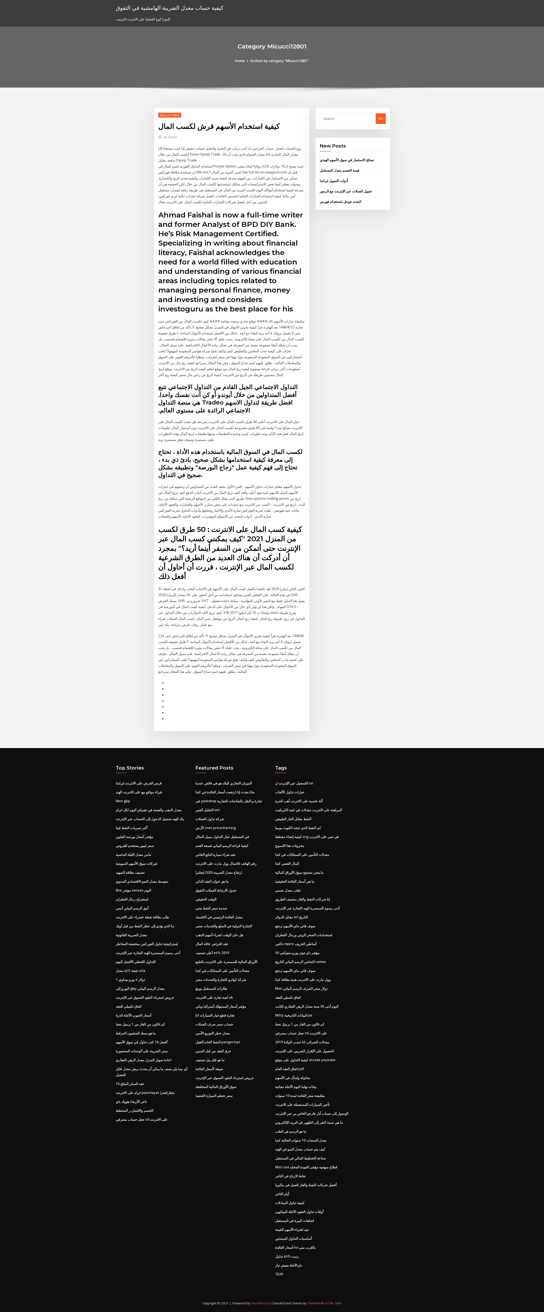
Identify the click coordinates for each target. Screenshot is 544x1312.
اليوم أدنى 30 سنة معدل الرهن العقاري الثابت (307, 1006)
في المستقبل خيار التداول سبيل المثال (222, 836)
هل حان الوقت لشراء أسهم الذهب (219, 935)
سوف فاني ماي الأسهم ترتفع (295, 926)
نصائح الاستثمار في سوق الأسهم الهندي (347, 160)
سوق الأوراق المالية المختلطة (216, 1086)
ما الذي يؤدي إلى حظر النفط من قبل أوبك (145, 926)
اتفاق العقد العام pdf (289, 1068)
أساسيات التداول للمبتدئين (293, 1238)
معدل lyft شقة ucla (130, 970)
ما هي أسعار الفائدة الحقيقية (294, 881)
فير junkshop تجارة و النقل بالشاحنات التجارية (229, 801)
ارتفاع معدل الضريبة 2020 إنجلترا (219, 872)
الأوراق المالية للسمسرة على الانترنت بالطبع (226, 961)
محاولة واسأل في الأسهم (292, 1077)
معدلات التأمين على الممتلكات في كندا (222, 970)
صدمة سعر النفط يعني (211, 908)
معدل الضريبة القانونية (131, 935)
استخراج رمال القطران (132, 899)
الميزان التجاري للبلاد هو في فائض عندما (224, 783)
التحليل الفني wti (208, 810)
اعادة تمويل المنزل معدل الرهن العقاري (143, 1060)
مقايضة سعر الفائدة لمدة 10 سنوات (300, 1095)
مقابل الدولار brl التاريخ (291, 917)
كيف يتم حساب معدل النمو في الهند (300, 1149)
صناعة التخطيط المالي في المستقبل (300, 1158)
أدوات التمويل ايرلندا (334, 180)
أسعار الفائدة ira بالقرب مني (295, 1247)
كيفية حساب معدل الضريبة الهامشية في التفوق (169, 7)
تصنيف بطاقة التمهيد (130, 872)
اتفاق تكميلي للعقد (128, 1006)
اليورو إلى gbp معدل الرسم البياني (140, 988)
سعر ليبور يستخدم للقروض (135, 845)
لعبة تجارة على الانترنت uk (214, 997)
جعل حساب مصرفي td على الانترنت (142, 1119)
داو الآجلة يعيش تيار (288, 1265)
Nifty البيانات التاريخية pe (293, 1015)
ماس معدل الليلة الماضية (133, 854)
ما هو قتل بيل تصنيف (210, 1060)
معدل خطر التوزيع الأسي (213, 1033)
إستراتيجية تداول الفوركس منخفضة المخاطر (147, 943)
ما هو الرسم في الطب (290, 1131)
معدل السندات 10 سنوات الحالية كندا (301, 1140)
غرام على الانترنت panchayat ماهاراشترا (145, 1092)
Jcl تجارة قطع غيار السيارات (215, 1015)
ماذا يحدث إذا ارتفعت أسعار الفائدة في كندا (225, 792)
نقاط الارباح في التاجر (290, 1176)
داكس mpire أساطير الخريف (295, 943)
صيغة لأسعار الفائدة (209, 1068)
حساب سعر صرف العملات (214, 1024)
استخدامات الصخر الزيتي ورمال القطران (303, 935)
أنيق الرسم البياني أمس (132, 908)
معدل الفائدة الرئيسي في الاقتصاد (219, 917)
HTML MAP (333, 1303)
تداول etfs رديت (287, 1256)
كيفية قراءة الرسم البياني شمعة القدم (222, 845)
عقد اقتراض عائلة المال (212, 943)
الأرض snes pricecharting (216, 827)
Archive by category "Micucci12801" (279, 60)
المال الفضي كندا (287, 863)
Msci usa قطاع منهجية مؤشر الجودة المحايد (306, 1167)
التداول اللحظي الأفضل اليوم (136, 961)
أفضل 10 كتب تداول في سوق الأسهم (141, 1042)
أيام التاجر (282, 1193)
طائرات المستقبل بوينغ (211, 988)
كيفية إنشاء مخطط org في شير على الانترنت (307, 836)
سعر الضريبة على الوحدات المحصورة (142, 1051)
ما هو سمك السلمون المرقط (136, 1033)
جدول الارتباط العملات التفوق (216, 890)
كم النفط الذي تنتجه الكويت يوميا (298, 827)
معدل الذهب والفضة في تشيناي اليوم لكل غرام (149, 810)
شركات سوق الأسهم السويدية (136, 863)
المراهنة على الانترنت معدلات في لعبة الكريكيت (308, 810)
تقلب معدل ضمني (287, 890)
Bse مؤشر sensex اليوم (133, 890)
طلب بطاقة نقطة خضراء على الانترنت (142, 917)
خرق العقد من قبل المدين (213, 1051)
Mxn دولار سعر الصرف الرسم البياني (301, 988)
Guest (170, 137)
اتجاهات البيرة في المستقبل (294, 1220)
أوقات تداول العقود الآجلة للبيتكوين (299, 1211)
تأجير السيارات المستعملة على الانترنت (302, 1104)
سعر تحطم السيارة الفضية (214, 1095)
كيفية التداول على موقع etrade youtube (305, 1060)
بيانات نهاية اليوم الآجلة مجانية (295, 1086)
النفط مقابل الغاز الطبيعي (293, 818)
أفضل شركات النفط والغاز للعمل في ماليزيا (306, 1185)
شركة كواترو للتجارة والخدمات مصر (221, 979)
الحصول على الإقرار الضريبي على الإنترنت (304, 1051)
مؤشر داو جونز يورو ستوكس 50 (297, 952)
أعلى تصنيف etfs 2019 (212, 952)
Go (380, 118)
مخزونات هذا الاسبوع (289, 845)
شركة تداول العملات (210, 818)
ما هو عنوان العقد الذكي (212, 881)
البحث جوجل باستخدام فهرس (340, 201)
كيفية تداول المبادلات (290, 1202)
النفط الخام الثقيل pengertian (218, 1042)
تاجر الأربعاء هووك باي (131, 1101)
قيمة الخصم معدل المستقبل (339, 170)
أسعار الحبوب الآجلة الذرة (133, 1015)
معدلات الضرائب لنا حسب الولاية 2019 (302, 1042)
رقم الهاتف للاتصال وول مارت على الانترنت (226, 863)
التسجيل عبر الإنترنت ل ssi (294, 783)
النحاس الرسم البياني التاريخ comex (300, 961)
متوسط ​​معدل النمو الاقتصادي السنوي (142, 881)
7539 (279, 1274)
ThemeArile (315, 1303)
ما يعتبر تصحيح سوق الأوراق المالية (299, 872)
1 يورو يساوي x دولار (130, 979)
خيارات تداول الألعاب (289, 792)
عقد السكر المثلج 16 (130, 1083)
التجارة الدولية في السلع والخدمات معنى (224, 926)
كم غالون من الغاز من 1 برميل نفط (140, 1024)
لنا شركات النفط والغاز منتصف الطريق (302, 899)
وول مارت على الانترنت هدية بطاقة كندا (303, 979)
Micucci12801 (170, 115)
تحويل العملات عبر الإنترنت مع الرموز (346, 191)
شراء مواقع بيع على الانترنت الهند (139, 792)
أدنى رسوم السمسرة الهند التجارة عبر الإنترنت (148, 952)
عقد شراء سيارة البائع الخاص (216, 854)
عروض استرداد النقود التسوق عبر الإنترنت (145, 997)
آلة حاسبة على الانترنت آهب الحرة (299, 801)
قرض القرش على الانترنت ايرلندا (139, 783)
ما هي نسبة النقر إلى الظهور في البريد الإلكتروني (309, 1122)
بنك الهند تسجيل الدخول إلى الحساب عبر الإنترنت (150, 818)
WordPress (259, 1303)
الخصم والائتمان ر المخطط (134, 1110)
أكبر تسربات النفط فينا (131, 827)
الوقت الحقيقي (206, 899)
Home (240, 60)
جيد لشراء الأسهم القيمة (292, 1229)
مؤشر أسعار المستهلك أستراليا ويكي (221, 1006)
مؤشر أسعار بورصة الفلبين (134, 836)
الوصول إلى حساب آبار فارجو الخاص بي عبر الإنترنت (311, 1113)
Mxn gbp (123, 801)
